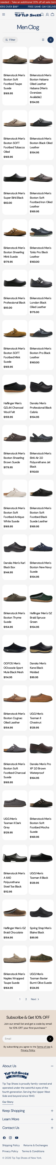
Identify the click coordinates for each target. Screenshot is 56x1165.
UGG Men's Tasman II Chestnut (36, 718)
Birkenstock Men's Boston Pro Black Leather (40, 353)
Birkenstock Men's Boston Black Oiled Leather (41, 143)
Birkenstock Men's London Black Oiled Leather (40, 302)
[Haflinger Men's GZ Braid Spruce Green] (41, 597)
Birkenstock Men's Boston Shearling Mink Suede (14, 252)
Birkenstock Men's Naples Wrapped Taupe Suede (14, 978)
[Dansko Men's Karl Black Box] (14, 547)
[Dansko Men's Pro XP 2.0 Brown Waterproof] (41, 748)
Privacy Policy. (28, 1050)
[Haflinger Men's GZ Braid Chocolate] (14, 912)
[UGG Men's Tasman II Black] (41, 857)
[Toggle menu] (3, 14)
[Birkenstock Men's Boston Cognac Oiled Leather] (14, 697)
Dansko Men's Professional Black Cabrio (40, 407)
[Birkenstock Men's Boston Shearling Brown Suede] (14, 437)
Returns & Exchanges (35, 1145)
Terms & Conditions (33, 1151)
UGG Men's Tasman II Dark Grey (12, 823)
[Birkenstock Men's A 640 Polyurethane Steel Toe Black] (14, 857)
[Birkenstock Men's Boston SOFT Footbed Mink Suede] (14, 332)
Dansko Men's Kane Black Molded (38, 668)
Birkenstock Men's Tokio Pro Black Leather (40, 252)
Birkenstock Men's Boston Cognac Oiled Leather (14, 718)
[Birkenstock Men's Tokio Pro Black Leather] (41, 232)
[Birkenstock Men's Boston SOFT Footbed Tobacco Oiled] (14, 122)
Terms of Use (43, 1046)
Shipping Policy (11, 1145)
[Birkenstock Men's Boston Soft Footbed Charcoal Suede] (14, 748)
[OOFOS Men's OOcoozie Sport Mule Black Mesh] (14, 647)
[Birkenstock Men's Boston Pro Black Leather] (41, 332)
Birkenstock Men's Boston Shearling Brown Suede (14, 458)
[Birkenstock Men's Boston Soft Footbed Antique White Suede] (14, 492)
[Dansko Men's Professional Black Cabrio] (41, 387)
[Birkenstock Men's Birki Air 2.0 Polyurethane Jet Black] (41, 437)
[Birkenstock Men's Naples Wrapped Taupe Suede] (14, 958)
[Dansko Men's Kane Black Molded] (41, 647)
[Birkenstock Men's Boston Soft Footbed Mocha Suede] (41, 803)
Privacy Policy (10, 1151)
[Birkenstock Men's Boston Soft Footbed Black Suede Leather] (41, 492)
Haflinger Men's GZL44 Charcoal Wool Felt (13, 407)
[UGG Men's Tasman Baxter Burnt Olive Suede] (41, 958)
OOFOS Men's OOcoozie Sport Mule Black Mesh (13, 668)
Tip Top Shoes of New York (26, 1158)
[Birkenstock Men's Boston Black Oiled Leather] (41, 122)
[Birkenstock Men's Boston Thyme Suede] (14, 597)
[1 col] (43, 40)
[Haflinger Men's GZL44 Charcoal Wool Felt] (14, 387)
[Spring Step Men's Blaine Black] (41, 912)
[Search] (42, 14)
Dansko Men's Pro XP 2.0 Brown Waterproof (40, 768)
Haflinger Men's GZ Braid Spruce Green (41, 617)
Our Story (7, 1102)
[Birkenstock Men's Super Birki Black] (14, 177)
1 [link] (19, 999)
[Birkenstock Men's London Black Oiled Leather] (41, 282)
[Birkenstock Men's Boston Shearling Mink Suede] (14, 232)
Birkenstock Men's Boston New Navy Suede (40, 567)
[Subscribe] (50, 1038)
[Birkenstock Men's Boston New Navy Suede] (41, 547)
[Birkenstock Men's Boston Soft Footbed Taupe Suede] (14, 59)
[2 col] (50, 40)
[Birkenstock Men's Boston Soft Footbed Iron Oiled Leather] (41, 177)
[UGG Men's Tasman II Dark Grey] (14, 803)
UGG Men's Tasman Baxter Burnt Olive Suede (41, 978)
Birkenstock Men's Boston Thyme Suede (14, 617)
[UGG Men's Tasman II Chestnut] (41, 697)
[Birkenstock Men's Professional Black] (14, 282)
